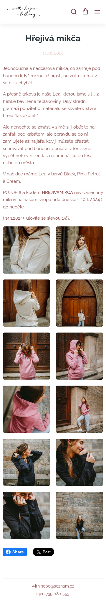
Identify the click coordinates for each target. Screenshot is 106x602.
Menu (97, 12)
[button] (73, 11)
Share (18, 552)
